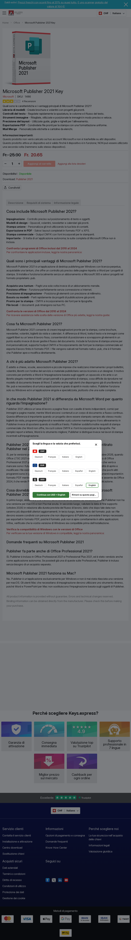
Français (52, 457)
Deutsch (39, 457)
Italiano (65, 457)
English (79, 457)
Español (79, 471)
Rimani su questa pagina (84, 494)
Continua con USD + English (51, 494)
